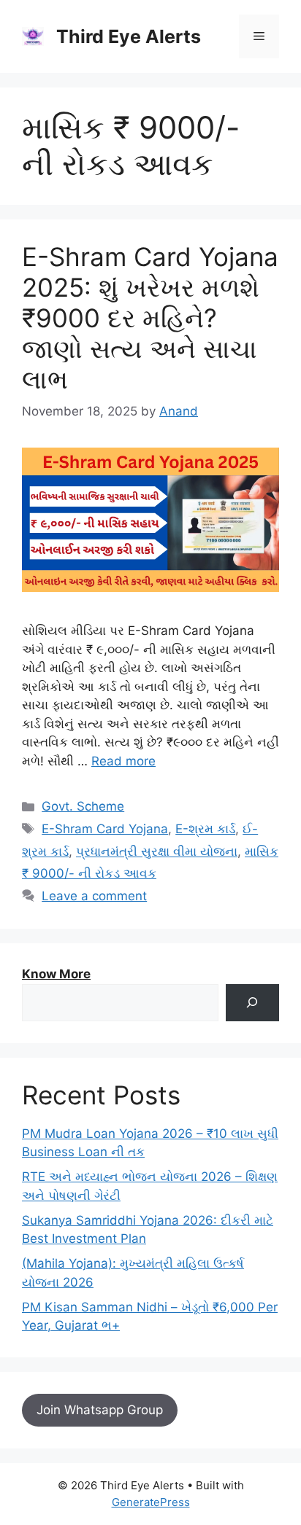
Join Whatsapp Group (100, 1410)
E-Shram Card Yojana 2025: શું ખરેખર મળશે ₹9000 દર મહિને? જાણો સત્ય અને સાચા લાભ (150, 317)
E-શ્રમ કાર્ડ (205, 829)
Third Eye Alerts (128, 36)
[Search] (252, 1002)
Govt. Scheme (83, 806)
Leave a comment (94, 896)
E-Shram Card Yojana (105, 829)
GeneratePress (151, 1502)
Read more (123, 761)
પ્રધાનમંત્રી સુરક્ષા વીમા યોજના (156, 851)
